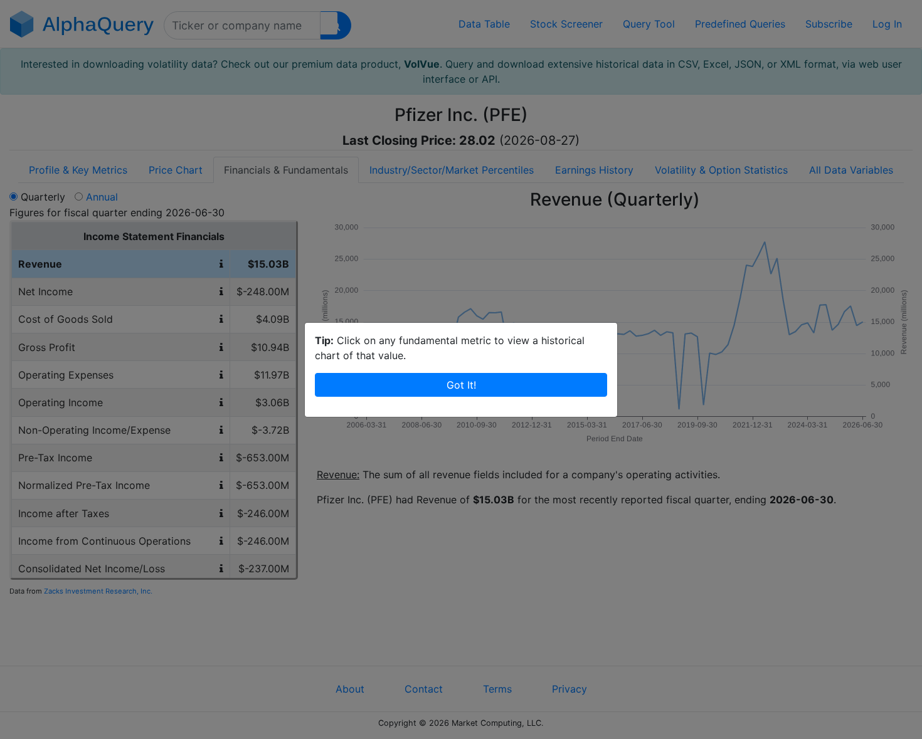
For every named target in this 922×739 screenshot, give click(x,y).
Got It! (461, 385)
